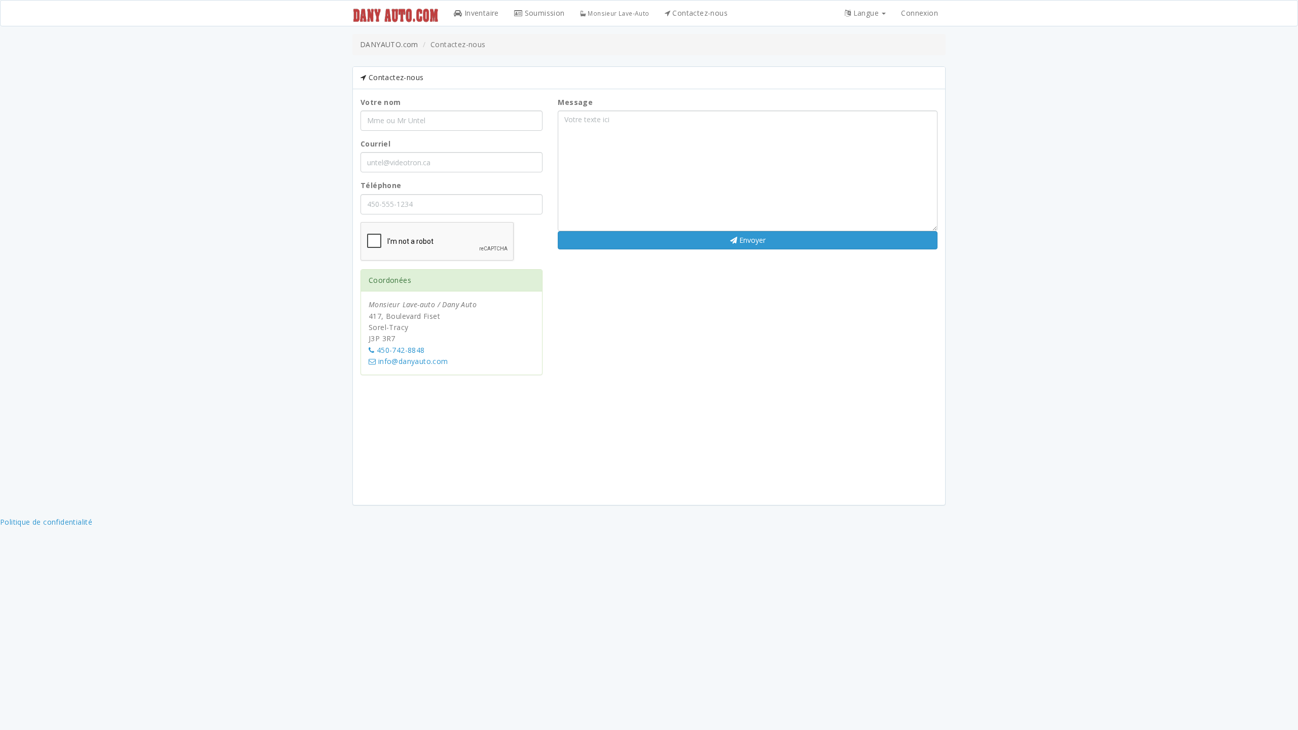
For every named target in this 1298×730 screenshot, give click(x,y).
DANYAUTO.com (389, 44)
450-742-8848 (399, 350)
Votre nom (380, 102)
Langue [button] (866, 13)
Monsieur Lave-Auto (618, 13)
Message (575, 102)
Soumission (543, 13)
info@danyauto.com (412, 361)
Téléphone (381, 185)
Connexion (919, 13)
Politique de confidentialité (46, 522)
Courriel (375, 144)
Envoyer (751, 240)
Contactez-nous (699, 13)
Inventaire (480, 13)
